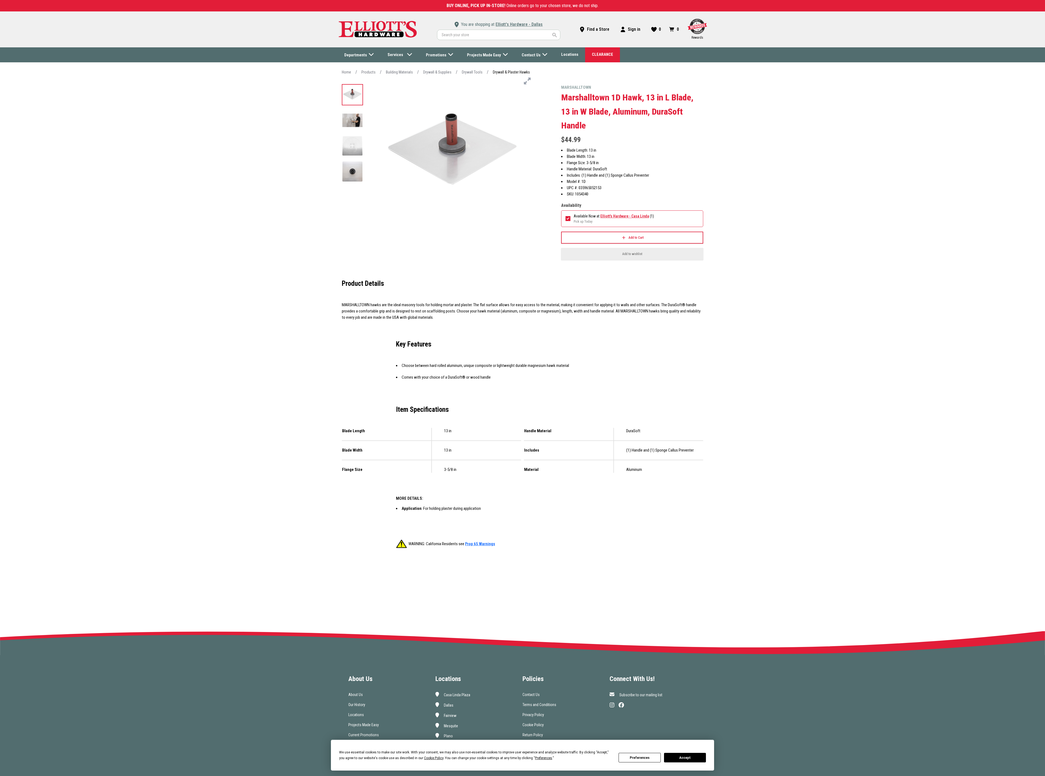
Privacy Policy (533, 715)
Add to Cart (636, 238)
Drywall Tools (472, 72)
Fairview (449, 715)
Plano (448, 736)
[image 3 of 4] (352, 146)
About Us (355, 694)
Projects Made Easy (363, 725)
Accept (685, 758)
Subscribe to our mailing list (640, 695)
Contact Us (531, 694)
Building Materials (399, 72)
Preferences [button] (543, 758)
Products (368, 72)
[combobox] (498, 35)
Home (346, 72)
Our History (356, 705)
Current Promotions (363, 735)
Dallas (448, 705)
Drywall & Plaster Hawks (511, 72)
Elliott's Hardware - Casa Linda (624, 216)
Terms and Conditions (539, 705)
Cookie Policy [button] (433, 758)
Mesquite (450, 725)
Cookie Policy (533, 725)
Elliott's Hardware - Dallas (519, 24)
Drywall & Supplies (437, 72)
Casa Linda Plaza (456, 695)
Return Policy (532, 735)
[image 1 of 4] (352, 94)
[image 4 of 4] (352, 171)
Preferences (640, 758)
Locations (356, 715)
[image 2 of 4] (352, 120)
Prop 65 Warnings (480, 543)
